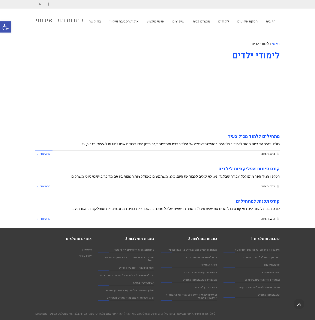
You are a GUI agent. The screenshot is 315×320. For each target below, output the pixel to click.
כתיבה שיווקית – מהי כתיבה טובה (198, 272)
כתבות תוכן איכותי (59, 20)
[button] (5, 27)
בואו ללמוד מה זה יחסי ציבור (201, 257)
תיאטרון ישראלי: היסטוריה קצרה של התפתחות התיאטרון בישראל (191, 296)
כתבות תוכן (268, 154)
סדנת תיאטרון (272, 265)
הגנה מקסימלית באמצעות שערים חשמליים (130, 298)
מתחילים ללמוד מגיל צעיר (254, 136)
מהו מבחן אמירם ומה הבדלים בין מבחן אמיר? (192, 250)
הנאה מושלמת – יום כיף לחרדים (136, 268)
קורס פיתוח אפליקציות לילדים (249, 168)
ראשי (276, 43)
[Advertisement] (157, 95)
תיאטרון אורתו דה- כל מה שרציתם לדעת (257, 250)
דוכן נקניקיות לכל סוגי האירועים (261, 257)
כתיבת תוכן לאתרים (269, 295)
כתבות (43, 313)
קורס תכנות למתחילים (258, 201)
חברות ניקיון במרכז (143, 283)
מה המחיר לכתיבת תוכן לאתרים (200, 280)
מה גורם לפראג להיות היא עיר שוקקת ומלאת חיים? (129, 259)
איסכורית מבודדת (270, 272)
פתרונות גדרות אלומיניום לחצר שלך (134, 250)
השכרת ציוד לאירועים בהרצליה (262, 280)
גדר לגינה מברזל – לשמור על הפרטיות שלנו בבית (126, 275)
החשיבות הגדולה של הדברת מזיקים (259, 287)
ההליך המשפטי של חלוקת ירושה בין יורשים (130, 290)
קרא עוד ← (43, 154)
